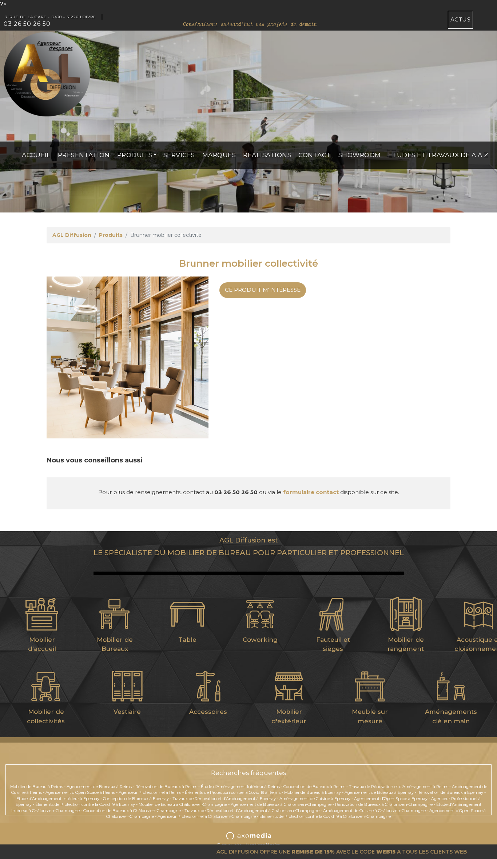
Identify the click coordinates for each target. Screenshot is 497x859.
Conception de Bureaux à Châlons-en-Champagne (132, 810)
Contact (314, 155)
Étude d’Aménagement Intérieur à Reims (240, 786)
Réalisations (267, 155)
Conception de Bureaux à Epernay (136, 798)
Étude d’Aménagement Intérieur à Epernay (57, 798)
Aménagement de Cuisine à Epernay (314, 798)
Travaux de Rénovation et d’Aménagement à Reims (398, 786)
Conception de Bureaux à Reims (314, 786)
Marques (219, 155)
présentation (84, 155)
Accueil (36, 155)
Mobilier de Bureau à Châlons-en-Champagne (183, 804)
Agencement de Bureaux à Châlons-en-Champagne (281, 804)
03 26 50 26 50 (27, 23)
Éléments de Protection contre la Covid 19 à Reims (233, 792)
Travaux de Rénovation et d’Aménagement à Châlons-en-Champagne (251, 810)
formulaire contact (311, 492)
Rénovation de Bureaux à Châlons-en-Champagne (384, 804)
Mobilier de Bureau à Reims (36, 786)
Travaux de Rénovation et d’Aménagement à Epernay (224, 798)
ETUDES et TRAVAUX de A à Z (438, 155)
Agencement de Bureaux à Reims (99, 786)
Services (179, 155)
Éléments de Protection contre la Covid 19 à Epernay (85, 804)
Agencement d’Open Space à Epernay (391, 798)
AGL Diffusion (71, 235)
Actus (460, 19)
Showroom (359, 155)
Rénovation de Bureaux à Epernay (450, 792)
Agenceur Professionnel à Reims (150, 792)
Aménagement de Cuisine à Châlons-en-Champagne (374, 810)
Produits (134, 155)
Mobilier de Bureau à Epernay (312, 792)
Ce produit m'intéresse (263, 289)
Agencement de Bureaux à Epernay (379, 792)
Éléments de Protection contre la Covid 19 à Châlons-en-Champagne (325, 816)
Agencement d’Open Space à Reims (80, 792)
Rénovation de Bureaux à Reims (166, 786)
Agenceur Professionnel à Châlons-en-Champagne (207, 816)
